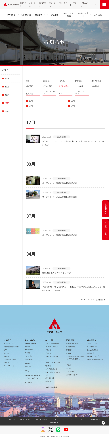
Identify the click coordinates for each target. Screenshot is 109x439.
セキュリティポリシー (10, 366)
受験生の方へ (47, 81)
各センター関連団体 (41, 419)
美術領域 (29, 86)
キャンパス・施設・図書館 (52, 344)
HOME (83, 300)
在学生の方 (32, 4)
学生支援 (48, 350)
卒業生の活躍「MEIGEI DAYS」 (53, 372)
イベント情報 (70, 372)
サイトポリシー (81, 419)
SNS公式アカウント (67, 419)
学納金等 (48, 353)
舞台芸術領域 (96, 81)
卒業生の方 (52, 4)
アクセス (75, 4)
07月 (31, 106)
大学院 (27, 371)
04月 (73, 106)
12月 (31, 100)
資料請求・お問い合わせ (73, 375)
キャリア (61, 93)
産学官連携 (95, 86)
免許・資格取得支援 (51, 369)
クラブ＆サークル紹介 (51, 347)
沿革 (5, 350)
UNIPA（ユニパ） (91, 344)
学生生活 (49, 340)
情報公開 (6, 363)
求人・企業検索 (49, 378)
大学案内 (7, 340)
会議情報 (89, 353)
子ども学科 (79, 86)
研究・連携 (70, 340)
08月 (73, 100)
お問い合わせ (84, 4)
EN (95, 4)
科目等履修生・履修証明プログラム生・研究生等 (33, 376)
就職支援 (48, 366)
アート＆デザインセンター (49, 92)
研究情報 (69, 353)
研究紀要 (69, 350)
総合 (28, 81)
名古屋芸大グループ (26, 419)
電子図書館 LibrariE (93, 347)
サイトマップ (54, 419)
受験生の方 (23, 4)
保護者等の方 (42, 4)
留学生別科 (28, 382)
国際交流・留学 (51, 387)
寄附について (12, 419)
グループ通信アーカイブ (11, 359)
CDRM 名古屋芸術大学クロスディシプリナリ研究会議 (75, 357)
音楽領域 (78, 81)
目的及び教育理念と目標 (11, 347)
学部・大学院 (30, 340)
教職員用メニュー (92, 356)
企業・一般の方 (62, 4)
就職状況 (48, 381)
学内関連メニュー (94, 340)
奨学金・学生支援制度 (51, 356)
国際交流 (29, 93)
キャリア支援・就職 (52, 362)
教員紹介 (6, 356)
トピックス (62, 81)
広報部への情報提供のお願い (95, 359)
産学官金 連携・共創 (72, 344)
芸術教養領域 (63, 86)
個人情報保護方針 (95, 419)
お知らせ (6, 70)
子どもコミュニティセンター (81, 92)
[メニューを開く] (104, 4)
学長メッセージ (8, 344)
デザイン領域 (47, 86)
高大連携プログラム (71, 347)
